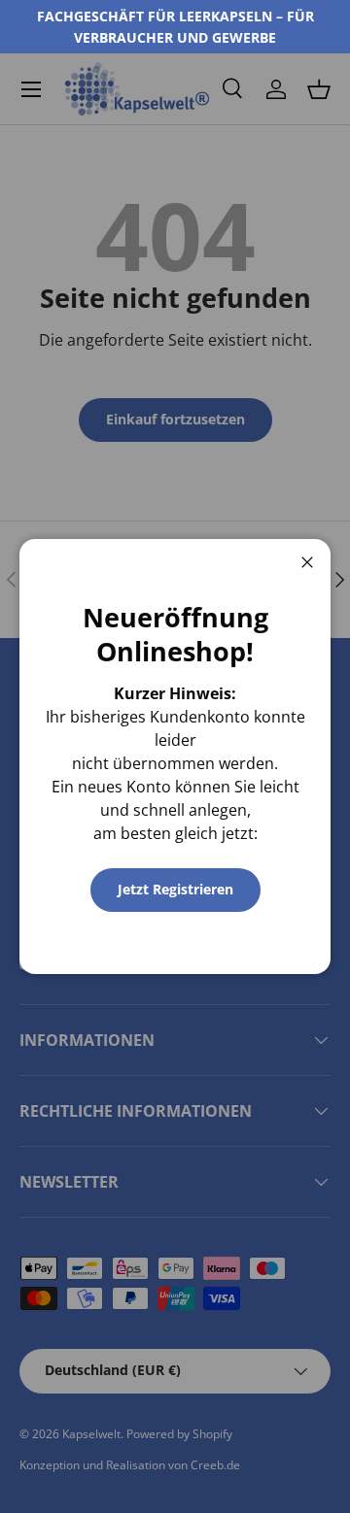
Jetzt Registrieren (175, 889)
